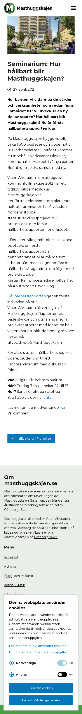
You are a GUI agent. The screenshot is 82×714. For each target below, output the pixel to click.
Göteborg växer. (46, 537)
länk (46, 397)
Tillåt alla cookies (41, 688)
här (63, 407)
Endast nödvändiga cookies (41, 700)
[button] (73, 8)
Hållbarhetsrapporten (26, 296)
